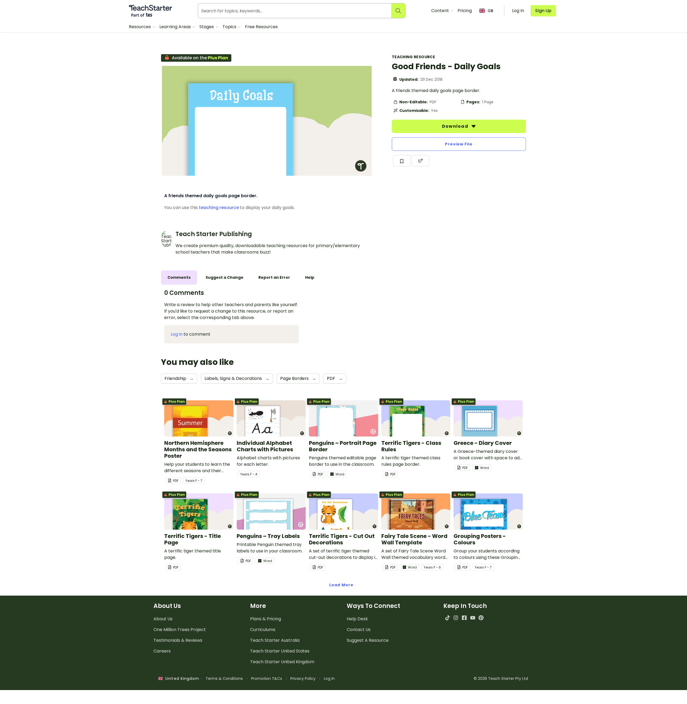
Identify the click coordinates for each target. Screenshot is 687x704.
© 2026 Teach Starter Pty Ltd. (501, 678)
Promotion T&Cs (266, 678)
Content (440, 11)
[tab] (179, 277)
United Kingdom (181, 678)
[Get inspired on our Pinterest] (481, 617)
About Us (163, 619)
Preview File (459, 144)
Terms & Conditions (224, 678)
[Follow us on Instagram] (456, 617)
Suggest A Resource (368, 640)
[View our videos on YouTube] (473, 617)
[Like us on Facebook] (464, 617)
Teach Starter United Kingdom (282, 662)
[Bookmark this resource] (402, 160)
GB (490, 10)
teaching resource (219, 207)
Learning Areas (175, 27)
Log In (329, 678)
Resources (140, 27)
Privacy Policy (303, 678)
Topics (229, 27)
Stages (207, 27)
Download (455, 126)
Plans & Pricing (265, 619)
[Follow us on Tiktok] (447, 617)
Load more (341, 585)
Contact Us (359, 629)
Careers (162, 651)
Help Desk (357, 619)
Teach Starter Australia (274, 640)
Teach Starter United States (279, 651)
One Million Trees (180, 629)
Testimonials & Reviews (178, 640)
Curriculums (262, 629)
